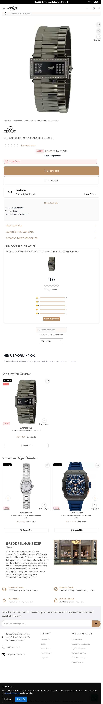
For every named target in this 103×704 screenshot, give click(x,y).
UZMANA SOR (51, 180)
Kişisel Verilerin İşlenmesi (81, 658)
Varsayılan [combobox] (46, 341)
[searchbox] (56, 14)
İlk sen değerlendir (28, 145)
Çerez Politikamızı (12, 693)
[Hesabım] (87, 8)
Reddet (7, 699)
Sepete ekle (53, 170)
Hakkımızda (45, 640)
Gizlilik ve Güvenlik (79, 653)
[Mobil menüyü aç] (4, 8)
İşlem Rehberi (77, 640)
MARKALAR (18, 120)
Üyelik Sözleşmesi (79, 649)
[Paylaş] (98, 30)
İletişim (43, 644)
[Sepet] (99, 8)
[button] (98, 36)
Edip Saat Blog (46, 653)
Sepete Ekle (27, 446)
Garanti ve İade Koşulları (81, 644)
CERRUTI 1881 (29, 120)
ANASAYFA (8, 120)
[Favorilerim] (93, 8)
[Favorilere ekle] (98, 24)
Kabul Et (21, 699)
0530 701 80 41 (94, 2)
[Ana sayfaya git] (12, 8)
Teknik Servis (46, 649)
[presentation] (27, 559)
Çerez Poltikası (78, 662)
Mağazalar (45, 658)
